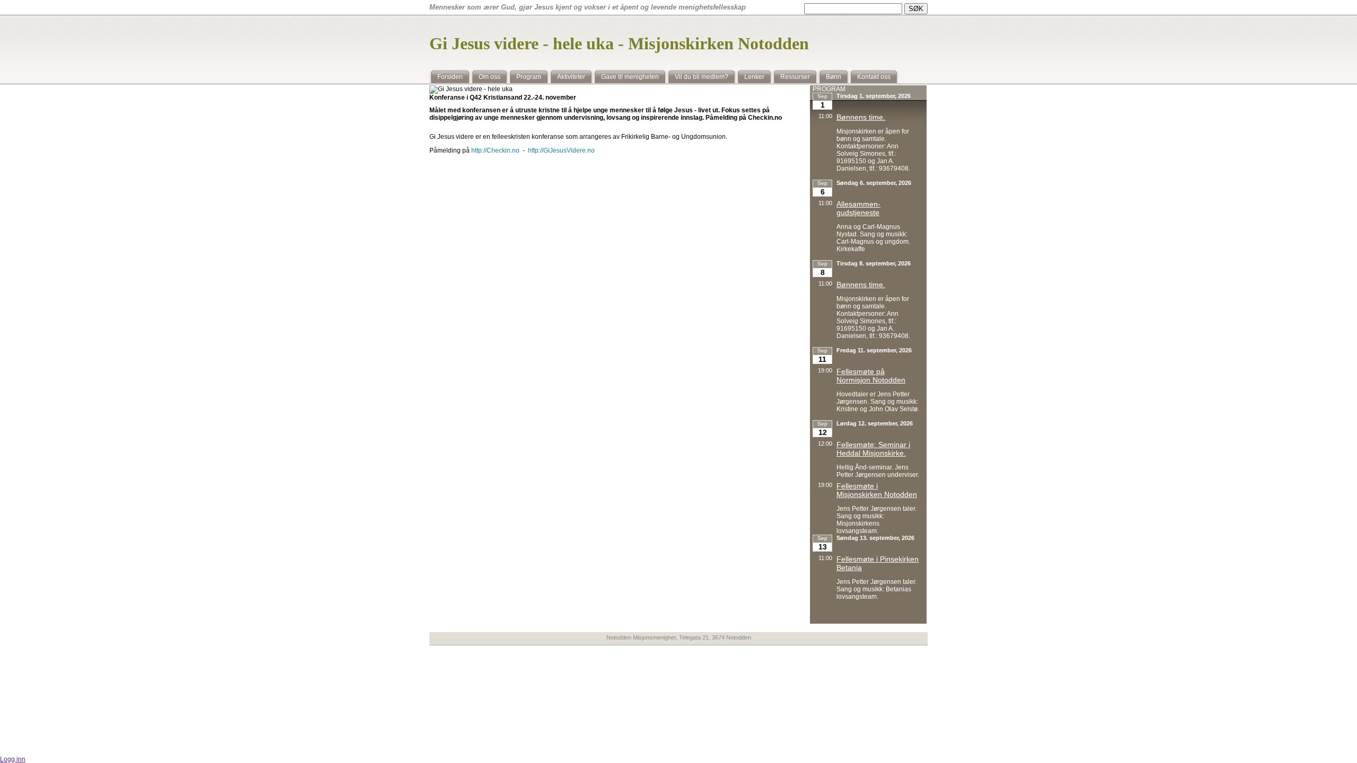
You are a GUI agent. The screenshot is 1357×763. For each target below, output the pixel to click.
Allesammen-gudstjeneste (858, 208)
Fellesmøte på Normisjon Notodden (870, 375)
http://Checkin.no (495, 150)
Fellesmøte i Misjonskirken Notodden (876, 490)
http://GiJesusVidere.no (561, 150)
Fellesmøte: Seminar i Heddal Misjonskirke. (873, 448)
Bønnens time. (860, 117)
